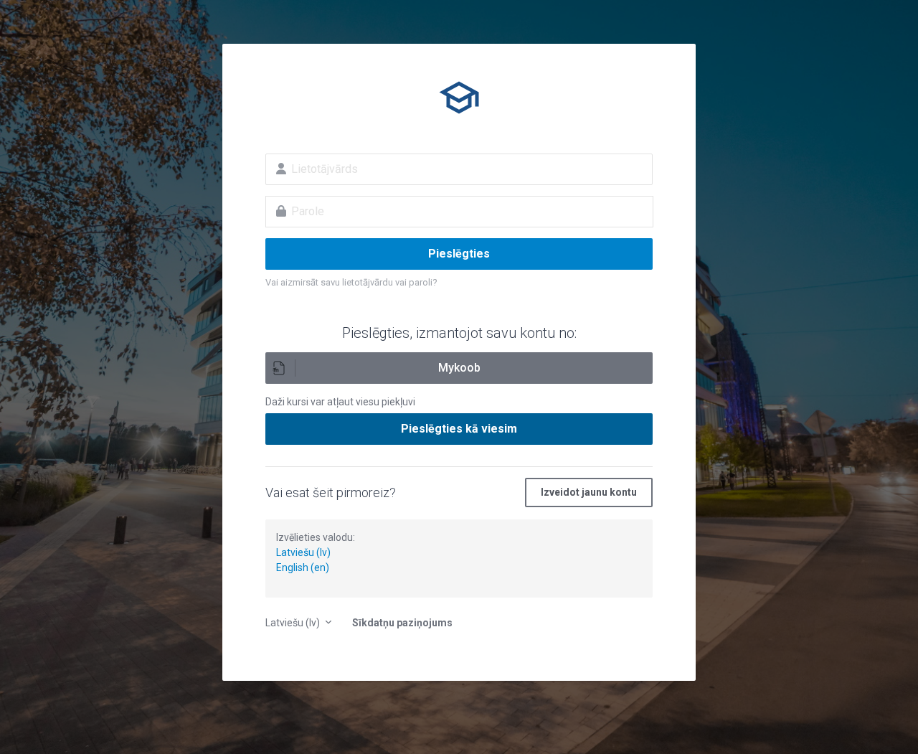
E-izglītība (459, 97)
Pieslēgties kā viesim (459, 428)
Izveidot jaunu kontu (589, 492)
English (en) (302, 567)
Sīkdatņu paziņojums (402, 622)
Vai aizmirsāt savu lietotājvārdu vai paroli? (351, 282)
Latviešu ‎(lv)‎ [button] (293, 622)
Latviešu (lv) (303, 552)
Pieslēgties (459, 253)
